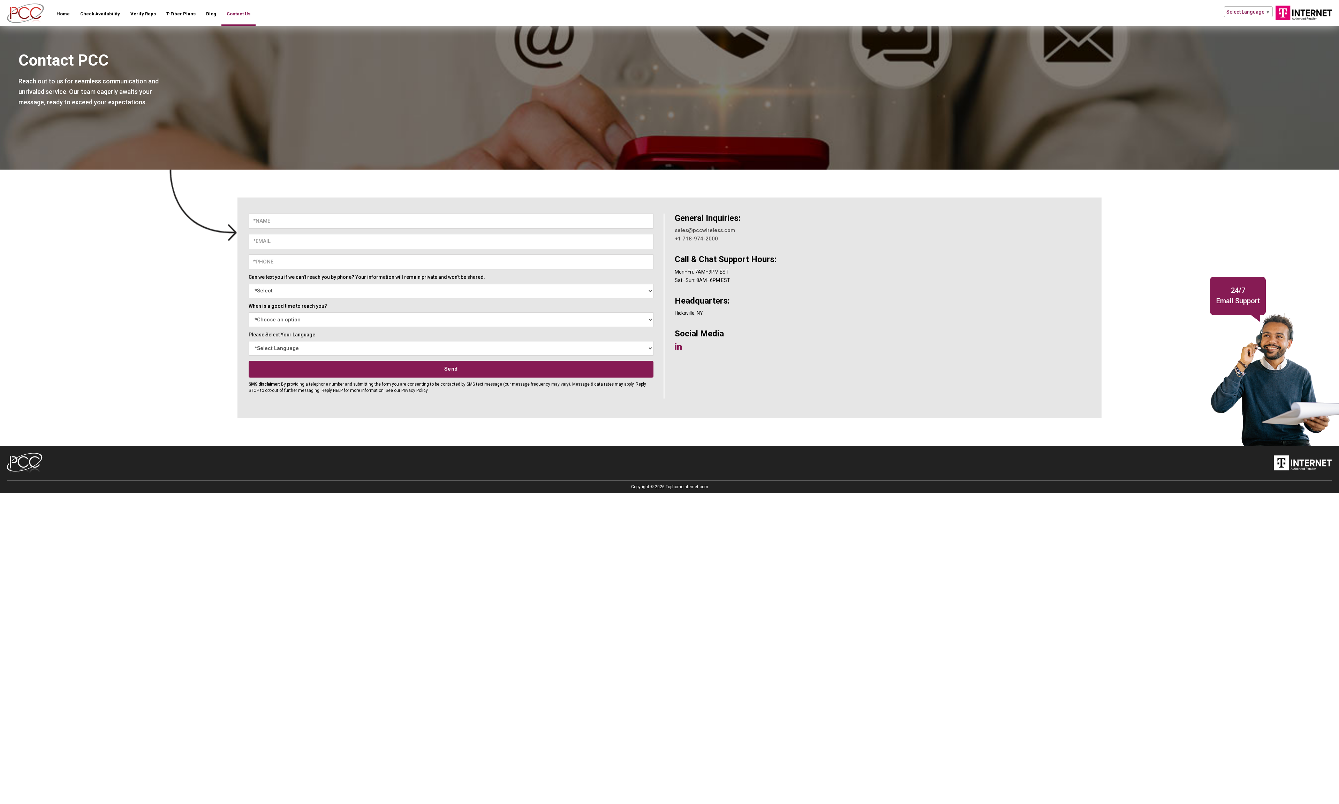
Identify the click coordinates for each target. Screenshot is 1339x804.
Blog (211, 13)
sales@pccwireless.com (705, 230)
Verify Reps (143, 13)
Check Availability (100, 13)
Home (63, 13)
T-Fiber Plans (181, 13)
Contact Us (238, 13)
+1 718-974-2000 (696, 239)
